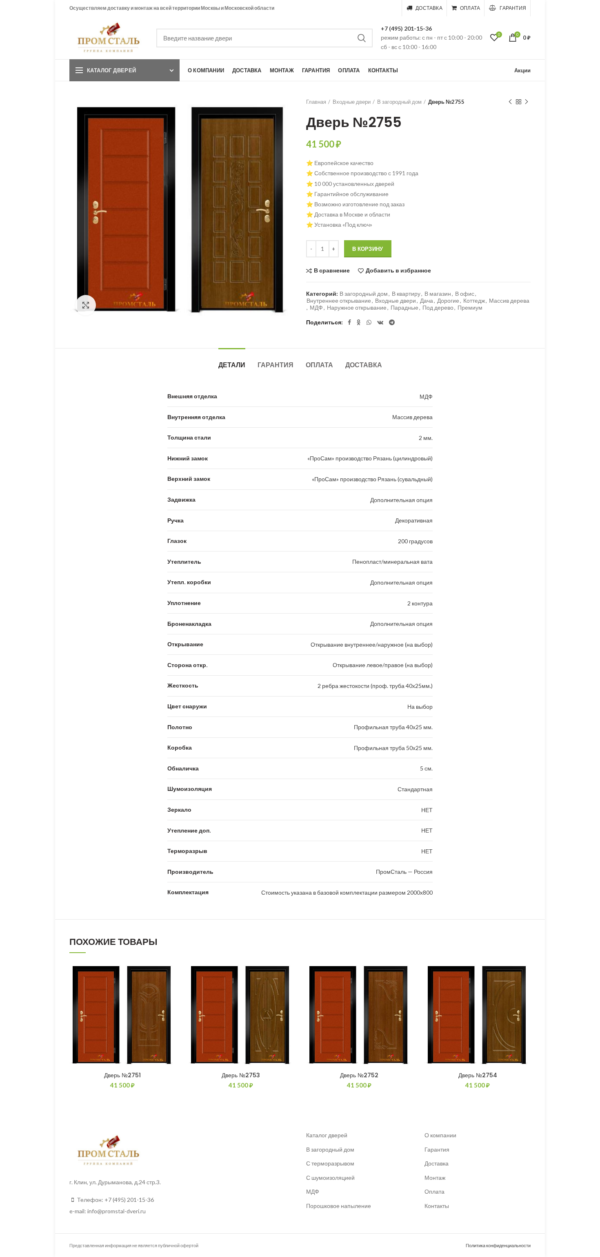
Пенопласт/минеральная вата (392, 561)
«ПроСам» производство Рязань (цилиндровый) (370, 458)
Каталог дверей (111, 70)
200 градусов (415, 541)
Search (361, 38)
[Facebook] (349, 322)
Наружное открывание (357, 307)
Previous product (510, 102)
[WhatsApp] (369, 322)
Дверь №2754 (477, 1075)
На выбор (420, 706)
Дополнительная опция (401, 499)
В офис (464, 293)
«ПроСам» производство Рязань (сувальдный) (372, 479)
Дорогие (448, 300)
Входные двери (352, 101)
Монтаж (434, 1177)
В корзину (367, 249)
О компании (440, 1135)
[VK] (380, 322)
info (92, 1211)
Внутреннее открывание (339, 300)
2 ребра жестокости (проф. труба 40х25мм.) (375, 685)
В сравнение (332, 271)
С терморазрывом (330, 1163)
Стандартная (415, 789)
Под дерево (437, 307)
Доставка (363, 365)
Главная (316, 101)
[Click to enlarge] (86, 305)
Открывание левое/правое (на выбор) (383, 664)
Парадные (404, 307)
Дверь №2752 (359, 1075)
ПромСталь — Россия (404, 871)
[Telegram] (392, 322)
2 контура (420, 603)
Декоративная (414, 520)
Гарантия (275, 365)
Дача (426, 300)
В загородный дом (399, 101)
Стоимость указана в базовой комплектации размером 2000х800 (347, 892)
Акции (522, 70)
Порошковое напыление (338, 1205)
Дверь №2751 (122, 1075)
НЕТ (427, 809)
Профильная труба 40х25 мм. (393, 726)
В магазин (437, 293)
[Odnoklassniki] (359, 322)
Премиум (470, 307)
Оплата (319, 365)
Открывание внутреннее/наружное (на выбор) (372, 644)
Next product (526, 102)
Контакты (436, 1205)
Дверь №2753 (241, 1075)
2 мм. (426, 437)
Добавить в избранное (398, 271)
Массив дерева (509, 300)
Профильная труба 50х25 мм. (393, 747)
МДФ (316, 307)
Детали (231, 365)
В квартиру (406, 293)
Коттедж (474, 300)
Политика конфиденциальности (498, 1245)
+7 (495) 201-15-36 (406, 28)
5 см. (426, 768)
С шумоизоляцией (330, 1177)
